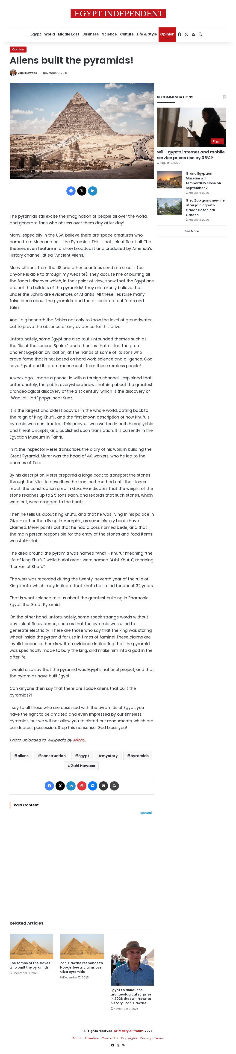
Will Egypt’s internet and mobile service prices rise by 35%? (191, 155)
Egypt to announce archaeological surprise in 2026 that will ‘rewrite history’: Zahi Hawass (131, 996)
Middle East (68, 34)
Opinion (167, 34)
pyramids (139, 755)
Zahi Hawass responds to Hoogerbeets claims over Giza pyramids (81, 967)
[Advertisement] (82, 865)
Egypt (35, 34)
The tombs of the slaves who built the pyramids (30, 965)
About (76, 1038)
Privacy (145, 1038)
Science (109, 34)
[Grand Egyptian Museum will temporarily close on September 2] (169, 179)
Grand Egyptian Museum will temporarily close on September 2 (203, 180)
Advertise (91, 1038)
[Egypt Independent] (118, 13)
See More (191, 231)
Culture (127, 34)
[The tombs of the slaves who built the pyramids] (31, 946)
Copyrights (129, 1038)
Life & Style (147, 34)
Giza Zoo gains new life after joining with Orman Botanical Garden (205, 207)
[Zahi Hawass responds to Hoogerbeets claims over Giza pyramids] (82, 946)
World (49, 34)
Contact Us (110, 1038)
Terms (159, 1038)
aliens (23, 755)
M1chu (79, 740)
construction (53, 755)
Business (91, 34)
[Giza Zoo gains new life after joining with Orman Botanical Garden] (169, 206)
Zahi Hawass (27, 73)
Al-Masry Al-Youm (128, 1031)
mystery (110, 755)
